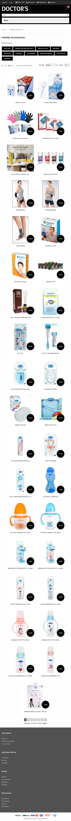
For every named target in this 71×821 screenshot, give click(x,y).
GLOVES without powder (20, 138)
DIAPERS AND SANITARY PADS (24, 48)
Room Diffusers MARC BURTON (20, 317)
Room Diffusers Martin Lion (20, 174)
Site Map (4, 763)
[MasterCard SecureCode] (47, 816)
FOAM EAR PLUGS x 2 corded (50, 317)
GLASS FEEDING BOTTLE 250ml (51, 604)
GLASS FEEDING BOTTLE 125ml (20, 604)
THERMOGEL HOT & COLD (50, 138)
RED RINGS (7, 58)
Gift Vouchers (6, 779)
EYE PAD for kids (50, 246)
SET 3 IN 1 (20, 353)
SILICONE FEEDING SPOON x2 (20, 461)
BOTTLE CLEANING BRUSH (50, 353)
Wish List (4, 804)
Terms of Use (6, 744)
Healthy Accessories (16, 29)
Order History (6, 801)
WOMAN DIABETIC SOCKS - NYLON (35, 711)
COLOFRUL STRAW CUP (50, 496)
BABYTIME (7, 48)
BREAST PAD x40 (20, 425)
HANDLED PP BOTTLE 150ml (20, 640)
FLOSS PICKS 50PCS (50, 102)
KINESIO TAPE (50, 281)
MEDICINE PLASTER (46, 53)
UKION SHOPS (42, 819)
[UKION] (18, 816)
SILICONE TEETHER (50, 389)
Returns (4, 760)
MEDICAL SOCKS (43, 48)
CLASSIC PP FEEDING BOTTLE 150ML (20, 676)
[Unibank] (26, 816)
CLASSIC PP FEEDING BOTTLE (50, 676)
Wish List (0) (20, 2)
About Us (4, 738)
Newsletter (5, 806)
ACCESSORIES (31, 53)
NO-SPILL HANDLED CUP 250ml (51, 532)
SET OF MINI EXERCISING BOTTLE (20, 496)
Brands (4, 777)
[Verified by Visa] (54, 816)
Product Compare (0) (25, 65)
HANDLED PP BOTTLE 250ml (51, 640)
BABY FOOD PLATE (50, 425)
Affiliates (5, 782)
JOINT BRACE (20, 246)
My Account (31, 2)
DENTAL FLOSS (20, 102)
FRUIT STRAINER (50, 461)
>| (45, 720)
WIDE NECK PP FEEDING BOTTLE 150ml (20, 568)
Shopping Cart (42, 2)
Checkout (52, 2)
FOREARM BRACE (50, 210)
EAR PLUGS (7, 53)
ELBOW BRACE (20, 210)
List (5, 65)
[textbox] (33, 15)
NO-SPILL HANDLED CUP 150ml (20, 532)
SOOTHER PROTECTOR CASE (20, 389)
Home (4, 29)
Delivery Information (8, 741)
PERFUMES (56, 48)
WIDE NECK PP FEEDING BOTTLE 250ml (50, 568)
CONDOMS (19, 53)
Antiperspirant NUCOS (50, 174)
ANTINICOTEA (61, 53)
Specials (4, 784)
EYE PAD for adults (20, 281)
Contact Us (5, 758)
